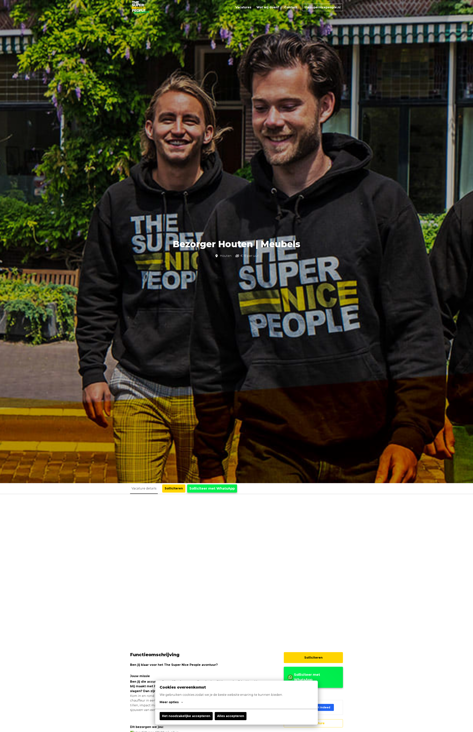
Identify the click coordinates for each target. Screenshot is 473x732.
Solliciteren (313, 657)
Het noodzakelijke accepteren (186, 716)
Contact (290, 7)
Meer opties (169, 702)
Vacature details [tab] (144, 488)
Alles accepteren (230, 716)
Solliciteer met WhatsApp (212, 488)
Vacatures (243, 7)
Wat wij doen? (267, 7)
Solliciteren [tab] (174, 488)
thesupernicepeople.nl (322, 7)
